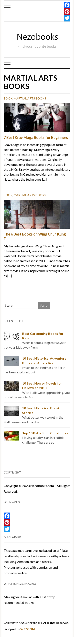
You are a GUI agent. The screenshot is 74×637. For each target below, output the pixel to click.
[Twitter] (67, 18)
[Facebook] (67, 5)
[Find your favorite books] (37, 37)
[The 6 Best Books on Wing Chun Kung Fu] (37, 214)
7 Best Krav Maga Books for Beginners (36, 137)
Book (8, 98)
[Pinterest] (67, 11)
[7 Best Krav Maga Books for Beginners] (37, 117)
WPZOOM (27, 629)
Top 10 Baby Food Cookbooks (45, 433)
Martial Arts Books (30, 98)
